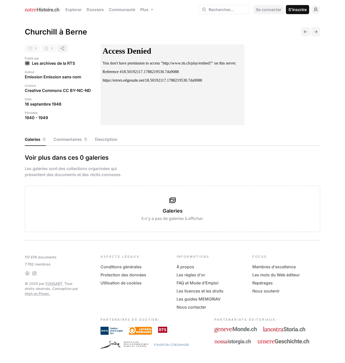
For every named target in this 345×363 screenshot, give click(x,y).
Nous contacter (191, 307)
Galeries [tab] (35, 139)
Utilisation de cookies (121, 282)
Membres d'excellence (274, 266)
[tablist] (172, 139)
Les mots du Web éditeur (276, 274)
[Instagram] (34, 273)
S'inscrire (297, 9)
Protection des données (123, 274)
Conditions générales (121, 266)
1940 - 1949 (36, 117)
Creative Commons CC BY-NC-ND (58, 90)
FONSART (53, 283)
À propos (185, 266)
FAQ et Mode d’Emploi (197, 282)
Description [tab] (106, 139)
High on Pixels (37, 293)
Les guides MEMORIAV (198, 299)
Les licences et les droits (200, 290)
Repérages (262, 282)
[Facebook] (27, 273)
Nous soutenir (266, 290)
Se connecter (268, 9)
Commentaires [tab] (70, 139)
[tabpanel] (172, 192)
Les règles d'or (191, 274)
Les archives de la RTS (53, 63)
